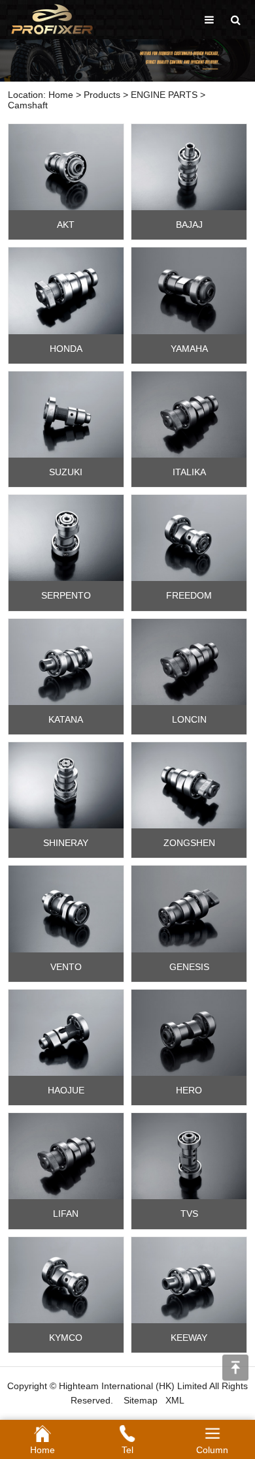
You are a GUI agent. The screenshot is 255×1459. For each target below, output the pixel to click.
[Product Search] (235, 20)
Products (102, 94)
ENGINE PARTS (164, 94)
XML (174, 1400)
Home (60, 94)
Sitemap (141, 1400)
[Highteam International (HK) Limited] (52, 19)
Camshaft (28, 105)
